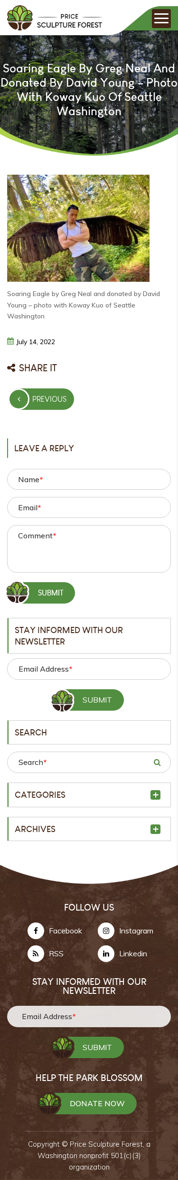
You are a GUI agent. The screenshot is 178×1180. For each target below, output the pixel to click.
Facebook (65, 930)
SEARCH (157, 762)
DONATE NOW (97, 1103)
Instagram (136, 930)
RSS (56, 953)
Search (33, 762)
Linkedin (133, 953)
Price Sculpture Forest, (108, 1144)
